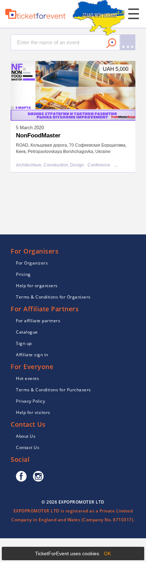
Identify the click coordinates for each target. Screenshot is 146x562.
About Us (25, 436)
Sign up (24, 343)
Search (111, 43)
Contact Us (27, 447)
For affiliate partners (38, 321)
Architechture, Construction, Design (50, 165)
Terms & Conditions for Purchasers (53, 390)
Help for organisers (37, 286)
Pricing (23, 274)
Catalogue (27, 332)
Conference (99, 165)
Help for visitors (33, 412)
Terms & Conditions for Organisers (53, 297)
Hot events (27, 378)
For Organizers (32, 263)
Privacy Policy (30, 401)
